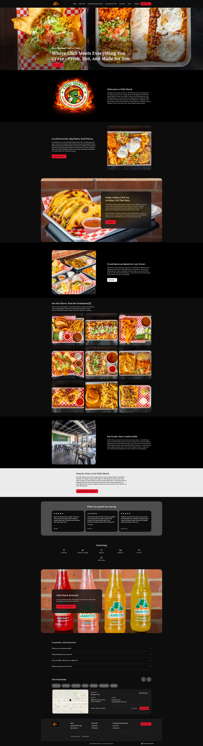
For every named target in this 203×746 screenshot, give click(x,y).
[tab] (56, 686)
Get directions (143, 693)
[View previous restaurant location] (143, 679)
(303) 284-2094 (116, 700)
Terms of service (75, 736)
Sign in (137, 4)
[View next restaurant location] (149, 679)
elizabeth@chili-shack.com (119, 702)
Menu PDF (82, 4)
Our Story (116, 725)
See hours (134, 708)
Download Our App (111, 4)
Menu (74, 4)
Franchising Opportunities (95, 4)
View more (90, 524)
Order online (144, 708)
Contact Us (116, 728)
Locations (122, 4)
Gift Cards (95, 728)
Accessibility (85, 736)
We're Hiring (74, 728)
